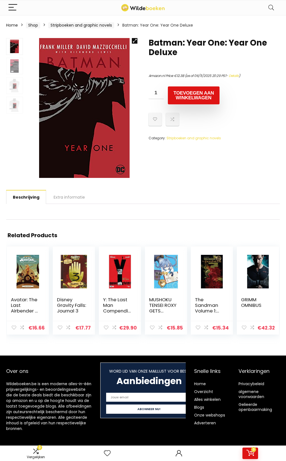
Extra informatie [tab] (69, 197)
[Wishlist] (107, 453)
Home (12, 25)
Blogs (199, 407)
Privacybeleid (251, 384)
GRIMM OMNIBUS (251, 302)
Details (234, 75)
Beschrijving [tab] (26, 197)
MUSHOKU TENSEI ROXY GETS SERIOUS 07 (163, 308)
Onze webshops (209, 415)
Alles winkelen (207, 399)
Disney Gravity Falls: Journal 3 (71, 305)
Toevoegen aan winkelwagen (193, 95)
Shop (33, 25)
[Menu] (13, 7)
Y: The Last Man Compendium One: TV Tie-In (117, 310)
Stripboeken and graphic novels (81, 25)
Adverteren (205, 423)
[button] (134, 41)
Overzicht (203, 391)
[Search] (271, 7)
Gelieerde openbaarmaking (255, 407)
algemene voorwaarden (251, 394)
